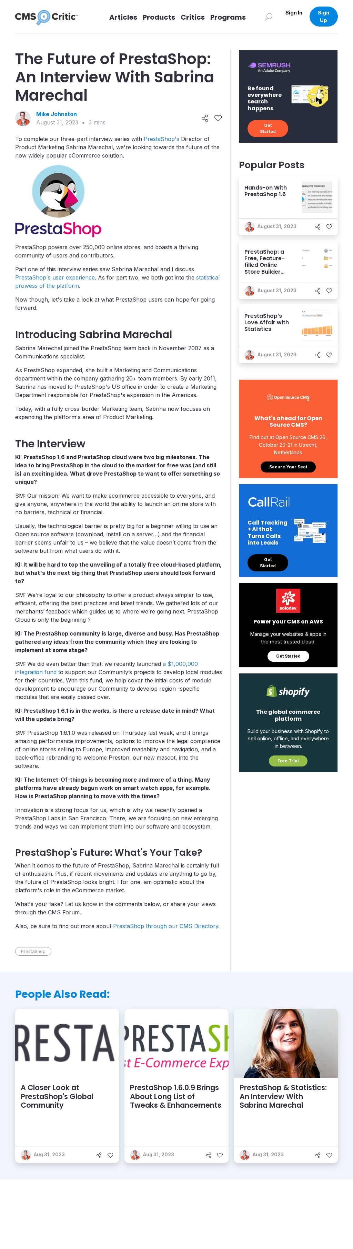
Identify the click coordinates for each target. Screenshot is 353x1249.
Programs (228, 17)
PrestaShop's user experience (55, 277)
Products (159, 17)
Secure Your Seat (288, 466)
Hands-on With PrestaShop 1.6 (265, 191)
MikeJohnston (56, 114)
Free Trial (288, 760)
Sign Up (323, 16)
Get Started (268, 128)
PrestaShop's (161, 138)
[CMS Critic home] (52, 16)
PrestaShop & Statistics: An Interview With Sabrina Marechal (283, 1096)
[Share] (205, 118)
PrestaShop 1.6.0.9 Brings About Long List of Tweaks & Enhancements (175, 1096)
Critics (193, 17)
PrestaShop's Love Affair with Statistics (266, 322)
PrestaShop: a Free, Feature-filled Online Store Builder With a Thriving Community (265, 268)
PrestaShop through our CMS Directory (165, 926)
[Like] (218, 118)
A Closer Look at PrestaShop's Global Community (57, 1096)
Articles (123, 17)
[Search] (269, 16)
